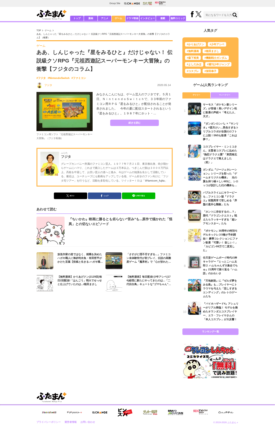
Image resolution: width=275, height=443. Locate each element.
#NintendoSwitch (59, 77)
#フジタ (41, 77)
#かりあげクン (195, 44)
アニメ (104, 18)
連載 (162, 18)
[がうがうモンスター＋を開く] (74, 412)
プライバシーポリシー (48, 422)
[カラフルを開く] (226, 412)
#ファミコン (78, 77)
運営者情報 (71, 422)
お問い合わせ (87, 422)
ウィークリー (224, 95)
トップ (77, 18)
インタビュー (147, 18)
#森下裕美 (193, 57)
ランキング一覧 (210, 331)
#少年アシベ (217, 44)
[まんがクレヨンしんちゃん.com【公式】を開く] (49, 412)
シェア (106, 196)
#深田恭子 (210, 71)
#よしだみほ (194, 64)
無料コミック (178, 18)
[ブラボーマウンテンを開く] (175, 412)
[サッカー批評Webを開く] (147, 3)
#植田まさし (211, 51)
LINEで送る (140, 196)
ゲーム (118, 18)
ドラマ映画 (132, 18)
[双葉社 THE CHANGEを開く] (132, 3)
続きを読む (135, 122)
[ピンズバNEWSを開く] (124, 412)
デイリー (196, 95)
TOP (38, 30)
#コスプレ (193, 71)
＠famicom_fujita (155, 180)
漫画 (90, 18)
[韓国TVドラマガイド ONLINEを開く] (160, 3)
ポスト (72, 196)
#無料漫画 (193, 51)
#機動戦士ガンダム (215, 57)
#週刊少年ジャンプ (218, 64)
